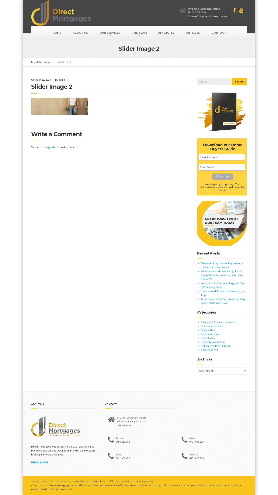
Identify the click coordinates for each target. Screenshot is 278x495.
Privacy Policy (145, 481)
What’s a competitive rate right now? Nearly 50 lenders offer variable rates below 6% (222, 275)
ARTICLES (193, 32)
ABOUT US (80, 32)
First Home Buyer (211, 334)
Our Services (63, 481)
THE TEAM (139, 32)
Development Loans (212, 326)
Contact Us (128, 481)
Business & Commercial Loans (218, 322)
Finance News (209, 330)
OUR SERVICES (109, 32)
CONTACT (218, 32)
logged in (51, 147)
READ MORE (39, 462)
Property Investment (213, 342)
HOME (57, 32)
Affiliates (113, 481)
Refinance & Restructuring (216, 346)
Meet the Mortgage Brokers (89, 481)
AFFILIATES (166, 32)
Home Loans (208, 338)
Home (36, 481)
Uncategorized (209, 350)
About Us (47, 481)
